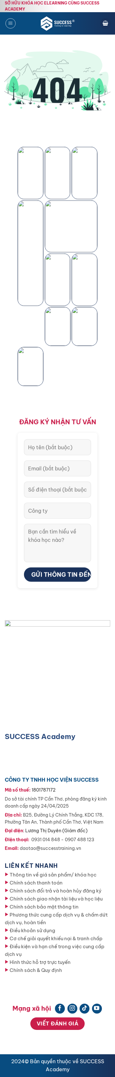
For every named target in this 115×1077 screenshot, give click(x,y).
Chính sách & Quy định (36, 970)
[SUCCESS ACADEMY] (58, 23)
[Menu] (10, 23)
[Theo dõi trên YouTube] (97, 1008)
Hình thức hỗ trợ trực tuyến (40, 962)
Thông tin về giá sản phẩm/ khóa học (53, 875)
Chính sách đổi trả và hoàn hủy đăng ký (56, 891)
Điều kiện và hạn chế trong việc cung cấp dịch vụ (54, 950)
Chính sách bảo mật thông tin (44, 907)
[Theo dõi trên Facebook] (59, 1008)
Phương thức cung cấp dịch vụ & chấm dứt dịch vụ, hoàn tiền (56, 918)
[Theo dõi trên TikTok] (84, 1008)
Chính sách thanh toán (36, 883)
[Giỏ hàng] (105, 23)
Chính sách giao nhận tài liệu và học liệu (56, 899)
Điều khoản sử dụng (32, 930)
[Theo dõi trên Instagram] (72, 1008)
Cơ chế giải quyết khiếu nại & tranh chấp (56, 938)
